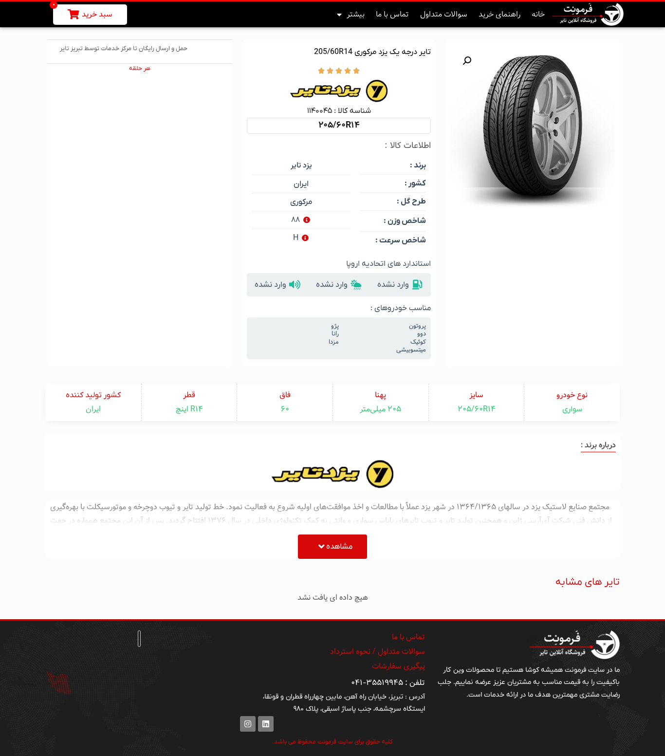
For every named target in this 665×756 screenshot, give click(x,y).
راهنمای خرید (499, 14)
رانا (335, 334)
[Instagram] (248, 724)
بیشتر (356, 14)
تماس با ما (392, 14)
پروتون (417, 326)
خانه (538, 14)
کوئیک (418, 342)
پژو (335, 326)
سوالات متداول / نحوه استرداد (377, 651)
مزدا (334, 342)
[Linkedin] (266, 724)
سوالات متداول (443, 14)
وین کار (453, 669)
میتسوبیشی (411, 350)
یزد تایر (301, 166)
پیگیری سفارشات (398, 666)
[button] (467, 61)
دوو (421, 334)
